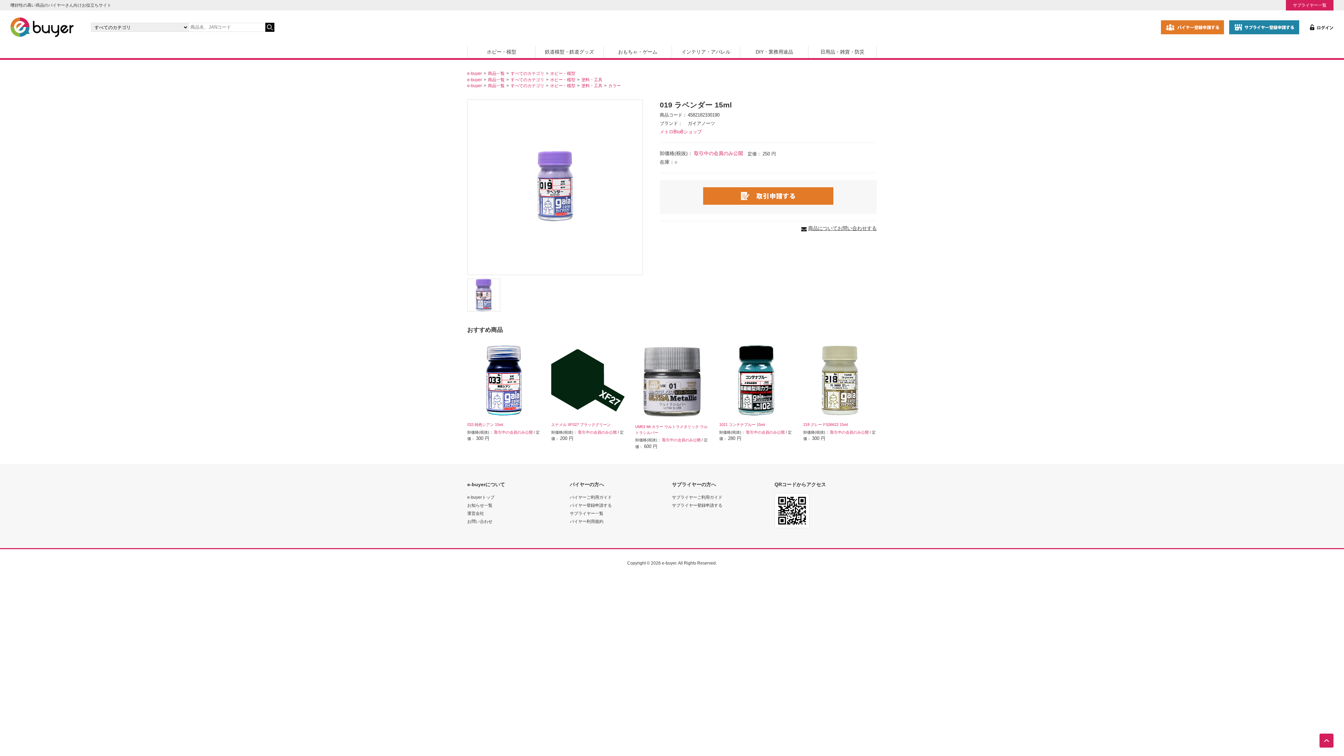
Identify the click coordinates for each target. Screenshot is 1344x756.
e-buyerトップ (481, 497)
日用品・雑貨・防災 (842, 52)
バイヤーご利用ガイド (591, 497)
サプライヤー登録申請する (697, 505)
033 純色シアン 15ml (485, 424)
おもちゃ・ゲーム (637, 52)
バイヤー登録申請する (591, 505)
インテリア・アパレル (705, 52)
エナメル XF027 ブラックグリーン (581, 424)
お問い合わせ (479, 521)
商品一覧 (496, 73)
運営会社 (475, 513)
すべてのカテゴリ (527, 73)
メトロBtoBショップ (681, 132)
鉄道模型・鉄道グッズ (569, 52)
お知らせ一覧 (479, 505)
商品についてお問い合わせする (842, 228)
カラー (614, 85)
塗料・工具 (591, 79)
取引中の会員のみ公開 (718, 153)
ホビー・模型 (501, 52)
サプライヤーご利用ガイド (697, 497)
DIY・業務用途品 (774, 52)
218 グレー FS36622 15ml (825, 424)
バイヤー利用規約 (586, 521)
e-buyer (474, 73)
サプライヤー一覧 (1309, 5)
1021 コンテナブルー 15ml (742, 424)
